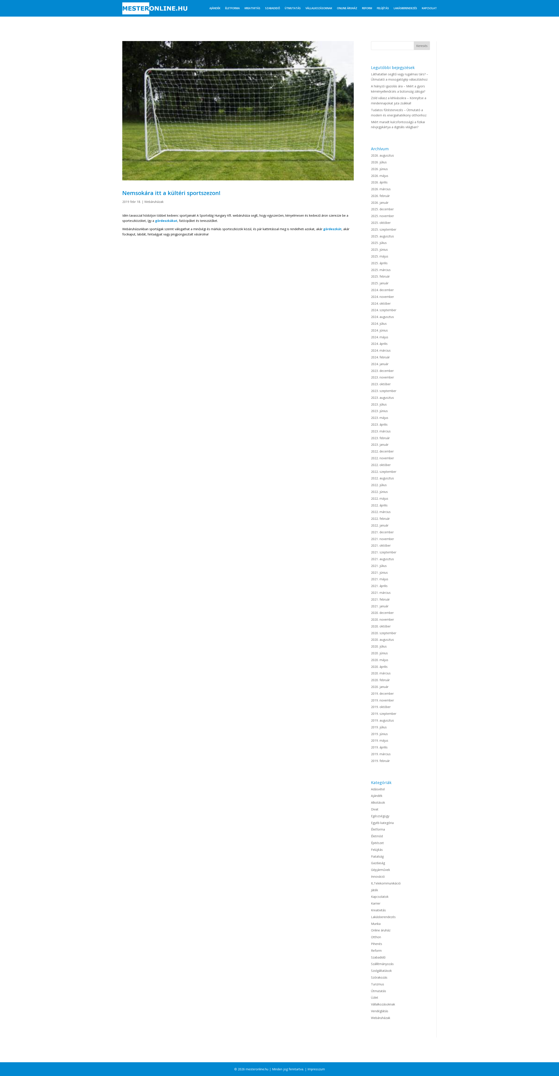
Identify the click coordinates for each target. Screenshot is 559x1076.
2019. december (382, 693)
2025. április (379, 263)
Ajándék (214, 8)
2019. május (379, 740)
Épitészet (377, 843)
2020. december (382, 613)
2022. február (380, 518)
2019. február (380, 761)
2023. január (379, 444)
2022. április (379, 505)
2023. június (379, 411)
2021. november (382, 539)
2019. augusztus (382, 720)
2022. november (382, 458)
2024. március (381, 350)
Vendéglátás (379, 1011)
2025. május (379, 256)
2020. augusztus (382, 639)
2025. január (379, 283)
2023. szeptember (383, 391)
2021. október (381, 545)
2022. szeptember (383, 472)
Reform (367, 8)
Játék (374, 890)
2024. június (379, 330)
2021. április (379, 586)
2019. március (381, 754)
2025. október (381, 223)
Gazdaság (378, 863)
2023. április (379, 424)
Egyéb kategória (382, 823)
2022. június (379, 492)
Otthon (376, 937)
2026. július (379, 162)
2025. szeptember (383, 229)
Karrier (375, 903)
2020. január (379, 687)
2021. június (379, 572)
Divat (374, 809)
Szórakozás (379, 977)
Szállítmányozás (382, 964)
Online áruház (347, 8)
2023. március (381, 431)
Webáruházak (154, 202)
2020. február (380, 680)
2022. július (379, 485)
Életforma (232, 8)
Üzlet (374, 997)
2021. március (381, 593)
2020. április (379, 667)
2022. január (379, 525)
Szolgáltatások (381, 971)
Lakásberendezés (405, 8)
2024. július (379, 323)
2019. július (379, 727)
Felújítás (383, 8)
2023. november (382, 377)
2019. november (382, 700)
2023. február (380, 438)
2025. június (379, 249)
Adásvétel (378, 789)
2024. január (379, 364)
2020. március (381, 673)
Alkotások (378, 802)
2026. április (379, 182)
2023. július (379, 404)
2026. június (379, 169)
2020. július (379, 646)
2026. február (380, 196)
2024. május (379, 337)
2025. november (382, 216)
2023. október (381, 384)
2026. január (379, 202)
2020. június (379, 653)
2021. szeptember (383, 552)
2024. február (380, 357)
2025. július (379, 243)
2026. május (379, 176)
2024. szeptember (383, 310)
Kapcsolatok (379, 897)
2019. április (379, 747)
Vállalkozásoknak (318, 8)
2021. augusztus (382, 559)
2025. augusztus (382, 236)
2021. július (379, 566)
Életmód (377, 836)
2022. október (381, 465)
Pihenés (376, 944)
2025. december (382, 209)
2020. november (382, 619)
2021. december (382, 532)
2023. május (379, 418)
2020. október (381, 626)
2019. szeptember (383, 714)
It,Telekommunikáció (386, 883)
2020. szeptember (383, 633)
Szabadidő (272, 8)
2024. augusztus (382, 317)
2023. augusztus (382, 398)
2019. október (381, 707)
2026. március (381, 189)
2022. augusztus (382, 478)
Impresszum (316, 1069)
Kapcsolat (429, 8)
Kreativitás (252, 8)
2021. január (379, 606)
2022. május (379, 498)
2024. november (382, 297)
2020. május (379, 660)
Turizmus (377, 984)
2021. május (379, 579)
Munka (376, 924)
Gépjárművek (380, 870)
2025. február (380, 276)
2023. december (382, 371)
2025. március (381, 270)
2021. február (380, 599)
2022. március (381, 512)
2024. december (382, 290)
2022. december (382, 451)
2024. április (379, 344)
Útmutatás (293, 8)
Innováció (378, 876)
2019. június (379, 734)
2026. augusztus (382, 155)
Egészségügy (380, 816)
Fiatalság (377, 856)
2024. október (381, 303)
